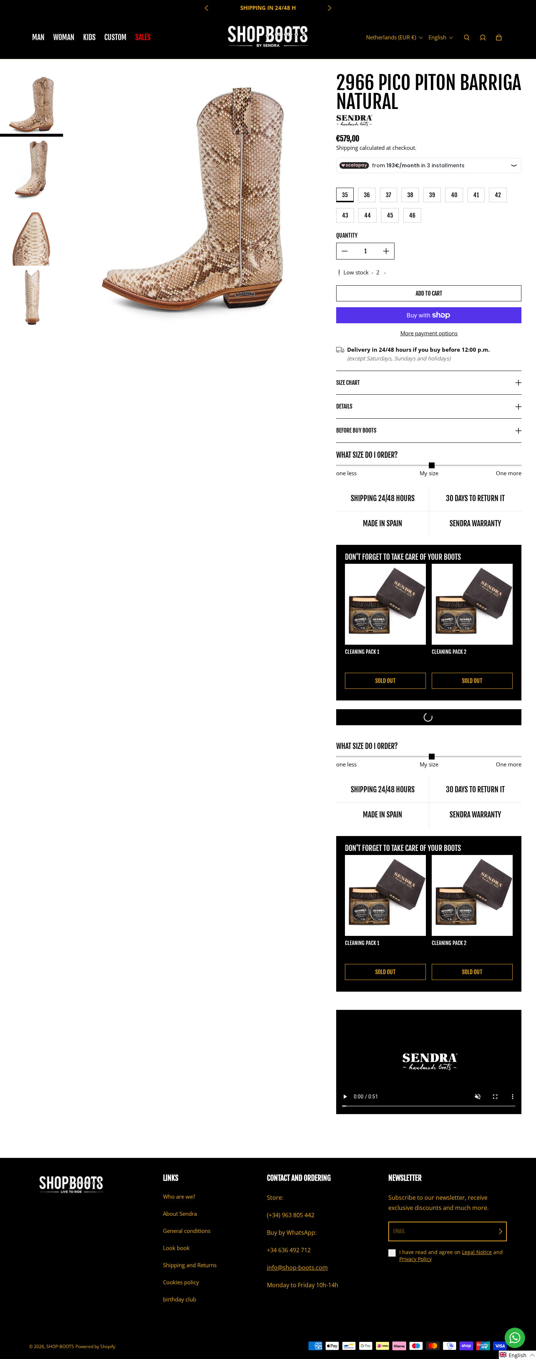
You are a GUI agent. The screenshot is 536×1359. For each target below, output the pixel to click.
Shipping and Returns (190, 1265)
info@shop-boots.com (297, 1268)
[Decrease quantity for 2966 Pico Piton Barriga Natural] (345, 251)
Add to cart (429, 293)
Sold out (385, 680)
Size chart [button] (348, 382)
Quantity (346, 235)
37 (388, 195)
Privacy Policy (415, 1258)
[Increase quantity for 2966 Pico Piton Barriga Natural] (386, 251)
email (399, 1231)
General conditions (186, 1231)
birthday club (179, 1299)
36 (367, 195)
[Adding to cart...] (428, 717)
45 (390, 215)
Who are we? (179, 1196)
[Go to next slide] (329, 8)
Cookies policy (181, 1282)
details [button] (344, 406)
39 (432, 195)
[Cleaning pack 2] (472, 604)
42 (498, 195)
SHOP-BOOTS (60, 1346)
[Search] (467, 38)
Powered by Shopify (95, 1346)
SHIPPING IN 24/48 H (268, 8)
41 (476, 195)
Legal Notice (477, 1252)
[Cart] (499, 38)
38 (410, 195)
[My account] (483, 38)
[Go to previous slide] (206, 8)
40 (454, 195)
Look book (176, 1248)
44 (367, 215)
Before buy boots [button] (356, 430)
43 (345, 215)
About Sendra (180, 1214)
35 (345, 195)
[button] (517, 1355)
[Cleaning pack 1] (385, 604)
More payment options (429, 333)
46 (412, 215)
